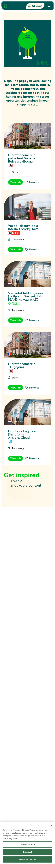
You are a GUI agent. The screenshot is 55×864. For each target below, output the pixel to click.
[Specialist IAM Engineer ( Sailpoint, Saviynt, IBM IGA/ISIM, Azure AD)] (27, 274)
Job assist (37, 5)
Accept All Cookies (27, 859)
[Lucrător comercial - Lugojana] (27, 345)
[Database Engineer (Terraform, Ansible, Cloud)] (27, 412)
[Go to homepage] (5, 6)
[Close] (51, 826)
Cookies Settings (27, 844)
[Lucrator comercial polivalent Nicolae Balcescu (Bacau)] (27, 136)
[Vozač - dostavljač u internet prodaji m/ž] (27, 207)
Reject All (27, 852)
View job (15, 182)
